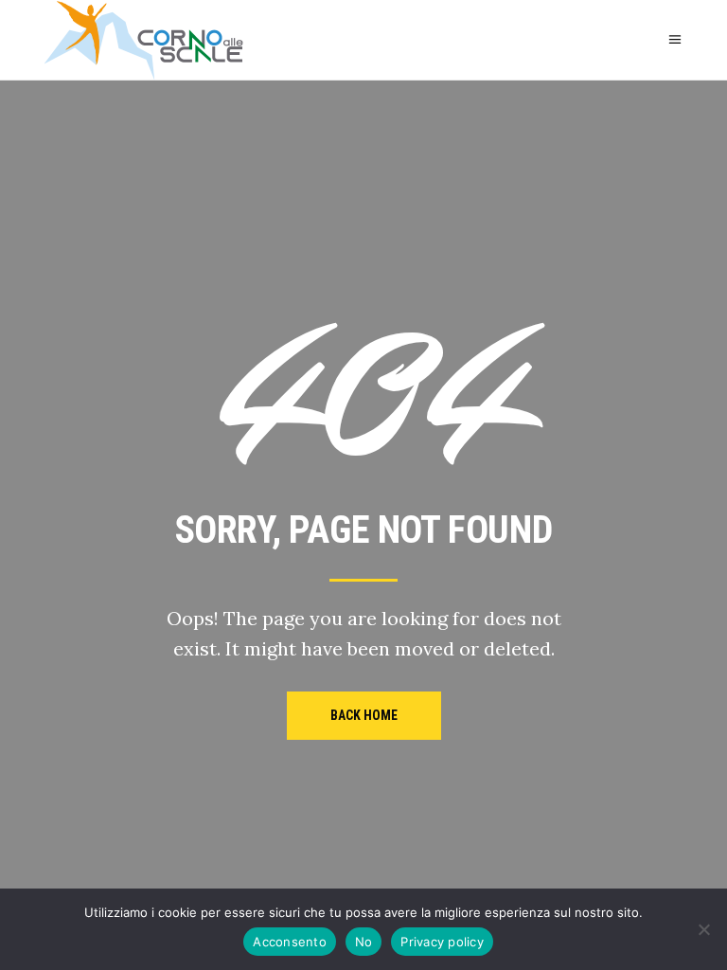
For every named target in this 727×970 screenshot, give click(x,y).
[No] (703, 929)
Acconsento (290, 941)
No (364, 941)
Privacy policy (442, 941)
